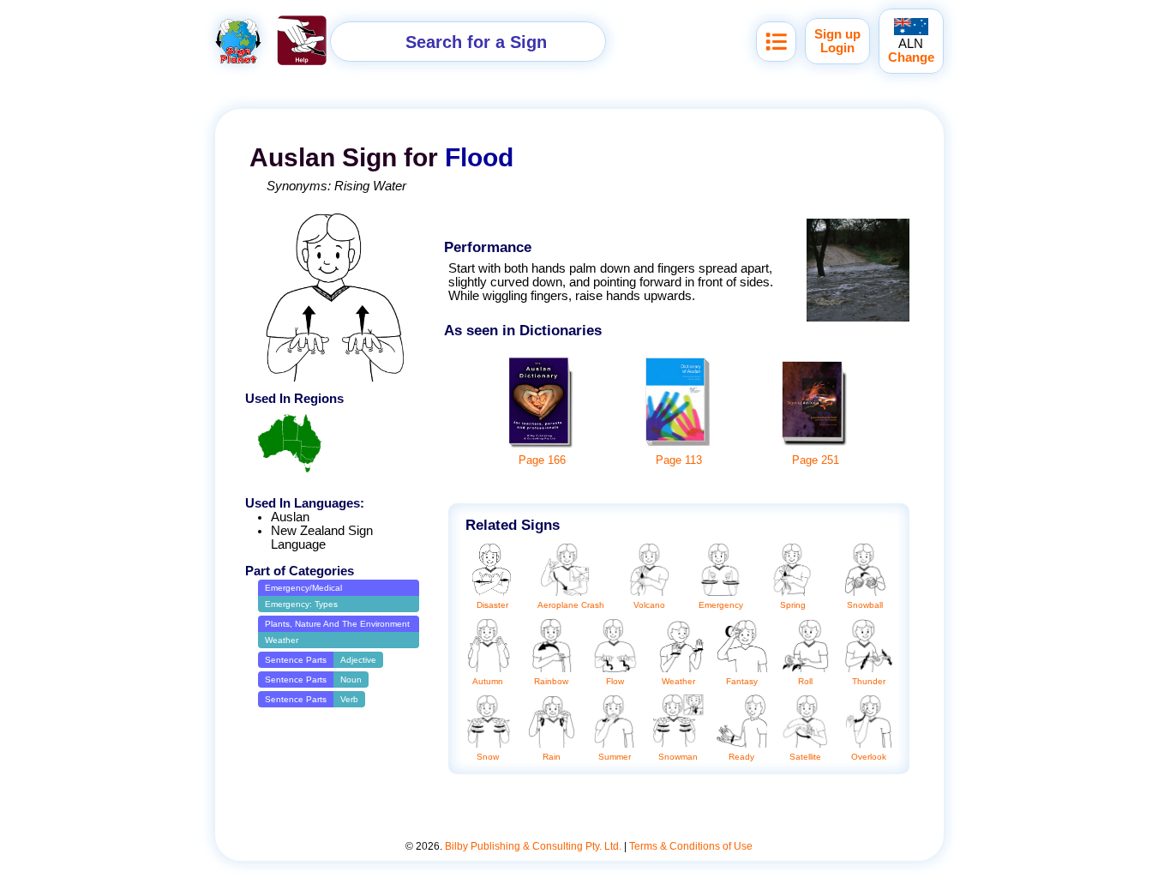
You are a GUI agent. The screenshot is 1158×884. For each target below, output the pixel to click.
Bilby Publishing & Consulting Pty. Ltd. (533, 846)
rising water (370, 186)
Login (837, 48)
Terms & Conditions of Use (691, 846)
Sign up (837, 34)
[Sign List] (776, 41)
